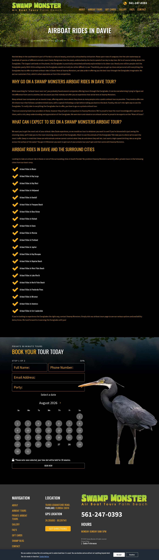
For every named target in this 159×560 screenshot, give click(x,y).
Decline (132, 554)
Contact (141, 9)
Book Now (48, 465)
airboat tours (99, 316)
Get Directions (58, 528)
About (82, 9)
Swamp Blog (18, 540)
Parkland (49, 508)
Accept (119, 554)
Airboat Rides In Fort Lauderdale (31, 311)
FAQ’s (132, 9)
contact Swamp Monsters (70, 316)
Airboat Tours (95, 9)
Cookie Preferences (90, 543)
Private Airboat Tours (19, 517)
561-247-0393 (138, 3)
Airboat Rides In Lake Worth (30, 275)
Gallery (123, 9)
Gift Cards (110, 9)
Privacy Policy (85, 541)
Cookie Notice (44, 556)
